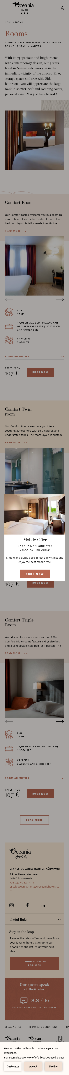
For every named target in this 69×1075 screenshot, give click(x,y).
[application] (34, 1058)
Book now (35, 574)
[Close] (58, 501)
